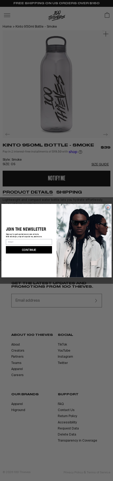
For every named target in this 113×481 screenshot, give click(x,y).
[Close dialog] (108, 207)
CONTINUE (29, 249)
